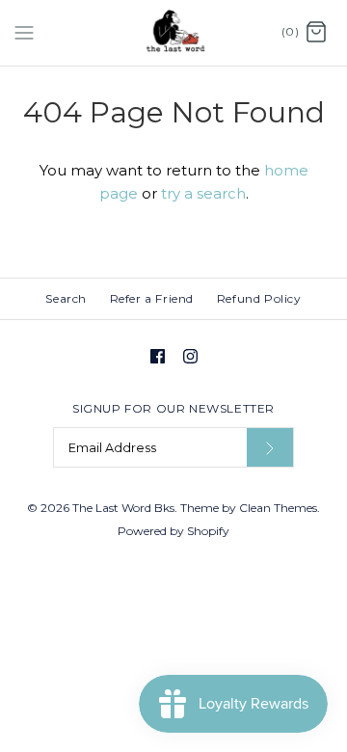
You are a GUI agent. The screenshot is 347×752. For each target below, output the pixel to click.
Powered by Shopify (173, 531)
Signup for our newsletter (173, 408)
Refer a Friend (152, 298)
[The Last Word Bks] (174, 33)
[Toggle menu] (24, 32)
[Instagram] (190, 356)
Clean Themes (278, 507)
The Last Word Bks (123, 507)
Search (66, 298)
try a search (203, 193)
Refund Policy (259, 298)
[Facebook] (157, 356)
